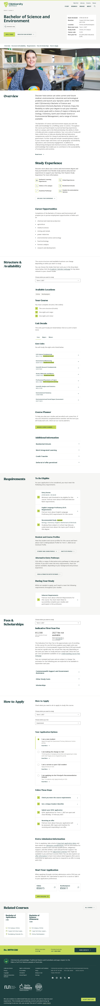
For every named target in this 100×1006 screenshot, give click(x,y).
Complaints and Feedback (41, 968)
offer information (41, 856)
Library (82, 3)
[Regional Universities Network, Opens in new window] (10, 987)
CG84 (30, 922)
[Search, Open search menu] (94, 6)
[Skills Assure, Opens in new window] (25, 987)
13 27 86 (37, 951)
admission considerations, (55, 845)
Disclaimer (22, 973)
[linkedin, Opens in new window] (60, 978)
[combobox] (40, 280)
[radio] (57, 742)
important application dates (66, 843)
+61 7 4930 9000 (55, 951)
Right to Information (24, 968)
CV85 (7, 920)
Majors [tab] (44, 337)
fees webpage (59, 638)
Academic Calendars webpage (60, 269)
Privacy (5, 970)
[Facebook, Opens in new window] (52, 978)
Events (88, 3)
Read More (45, 745)
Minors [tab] (51, 337)
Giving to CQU (38, 973)
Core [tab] (38, 337)
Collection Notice (8, 968)
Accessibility (22, 970)
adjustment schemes (60, 852)
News (94, 3)
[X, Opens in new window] (65, 978)
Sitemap (37, 975)
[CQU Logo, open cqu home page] (13, 5)
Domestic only (11, 26)
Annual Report (23, 975)
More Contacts (84, 950)
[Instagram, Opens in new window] (56, 978)
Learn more (47, 1003)
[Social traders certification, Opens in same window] (38, 987)
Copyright (6, 973)
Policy (36, 970)
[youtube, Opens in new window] (69, 978)
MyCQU (75, 3)
